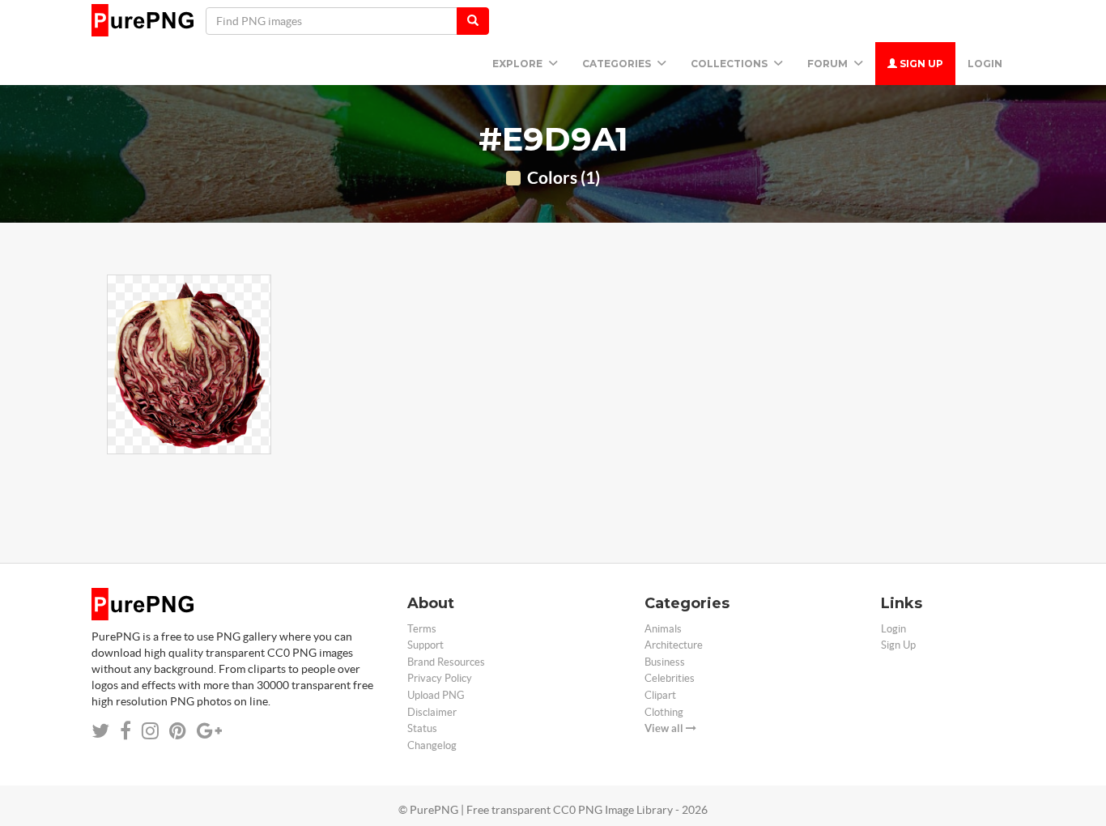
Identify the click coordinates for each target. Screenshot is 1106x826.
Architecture (673, 645)
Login (985, 63)
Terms (421, 629)
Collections (730, 63)
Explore (518, 63)
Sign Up (920, 63)
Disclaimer (432, 712)
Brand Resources (446, 662)
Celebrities (669, 678)
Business (664, 662)
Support (425, 645)
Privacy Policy (439, 678)
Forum (828, 63)
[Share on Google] (209, 731)
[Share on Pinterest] (177, 731)
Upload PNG (436, 695)
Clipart (660, 695)
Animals (663, 629)
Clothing (663, 712)
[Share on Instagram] (150, 731)
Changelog (432, 745)
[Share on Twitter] (100, 731)
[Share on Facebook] (125, 731)
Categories (617, 63)
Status (422, 728)
